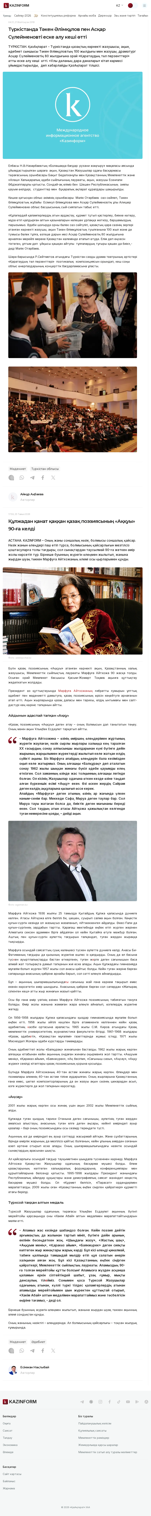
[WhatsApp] (22, 478)
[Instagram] (11, 478)
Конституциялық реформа (58, 15)
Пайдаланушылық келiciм (94, 1423)
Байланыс (9, 1481)
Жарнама (9, 1488)
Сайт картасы (12, 1474)
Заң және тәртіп (124, 15)
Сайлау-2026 (22, 15)
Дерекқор (105, 15)
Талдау (7, 1437)
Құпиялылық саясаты (92, 1430)
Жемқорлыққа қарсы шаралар (98, 1445)
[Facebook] (43, 478)
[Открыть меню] (144, 5)
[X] (53, 478)
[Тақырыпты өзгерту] (132, 5)
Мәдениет (18, 469)
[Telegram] (32, 478)
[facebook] (109, 1402)
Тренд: (7, 15)
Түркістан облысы (45, 469)
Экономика (10, 1445)
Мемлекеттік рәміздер (93, 1437)
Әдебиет (38, 1342)
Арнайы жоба (87, 15)
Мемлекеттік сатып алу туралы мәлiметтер (107, 1452)
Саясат (8, 1430)
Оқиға (6, 1423)
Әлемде (8, 1452)
